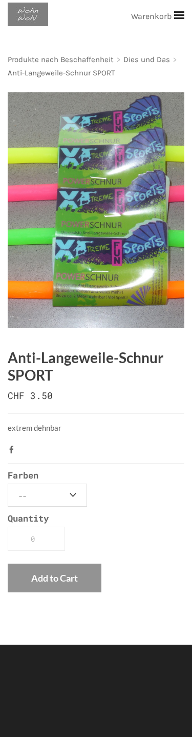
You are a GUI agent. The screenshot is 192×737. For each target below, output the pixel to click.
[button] (54, 578)
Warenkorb (152, 16)
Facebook (14, 449)
